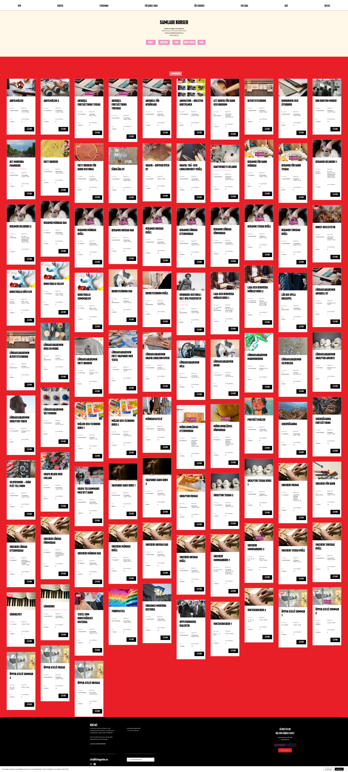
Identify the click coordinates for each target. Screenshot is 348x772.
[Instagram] (91, 764)
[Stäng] (346, 769)
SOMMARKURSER (175, 73)
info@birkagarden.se (99, 759)
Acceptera (339, 769)
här (106, 739)
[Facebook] (95, 764)
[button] (60, 5)
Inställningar (328, 769)
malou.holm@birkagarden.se (174, 33)
